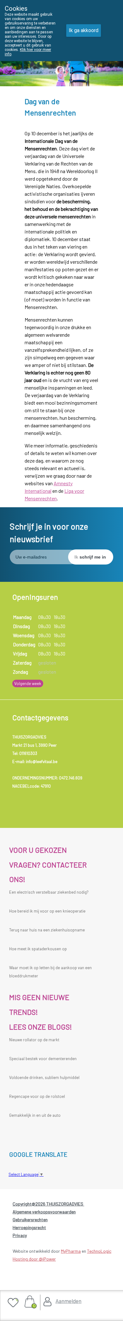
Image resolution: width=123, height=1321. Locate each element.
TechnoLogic (99, 1251)
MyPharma (71, 1251)
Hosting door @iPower (34, 1259)
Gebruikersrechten (30, 1219)
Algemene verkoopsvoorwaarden (44, 1211)
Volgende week (27, 683)
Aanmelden (68, 1301)
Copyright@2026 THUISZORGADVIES (48, 1203)
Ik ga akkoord (83, 30)
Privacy (20, 1235)
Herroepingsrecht (29, 1227)
